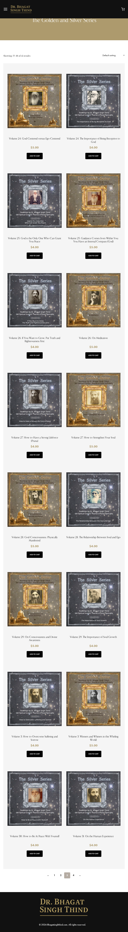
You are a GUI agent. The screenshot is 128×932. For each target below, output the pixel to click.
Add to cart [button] (35, 156)
